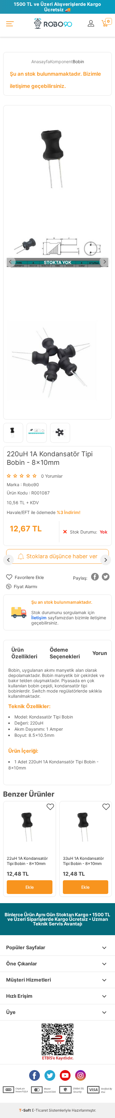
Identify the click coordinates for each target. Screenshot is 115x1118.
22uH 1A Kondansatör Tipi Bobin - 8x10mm (27, 861)
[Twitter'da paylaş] (105, 578)
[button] (95, 578)
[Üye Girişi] (91, 23)
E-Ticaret (40, 1110)
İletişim (39, 617)
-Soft (25, 1110)
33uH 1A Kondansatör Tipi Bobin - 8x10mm (83, 861)
